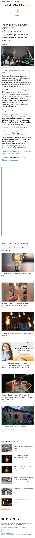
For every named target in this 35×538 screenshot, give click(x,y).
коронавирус (22, 241)
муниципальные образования (9, 241)
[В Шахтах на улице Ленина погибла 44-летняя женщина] (17, 414)
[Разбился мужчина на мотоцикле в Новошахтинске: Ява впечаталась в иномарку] (6, 484)
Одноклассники (13, 160)
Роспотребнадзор (12, 239)
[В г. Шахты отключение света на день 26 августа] (17, 320)
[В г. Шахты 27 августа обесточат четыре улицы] (17, 261)
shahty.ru (28, 523)
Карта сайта (18, 534)
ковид (14, 243)
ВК (28, 157)
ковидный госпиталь (23, 243)
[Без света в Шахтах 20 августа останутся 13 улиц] (6, 473)
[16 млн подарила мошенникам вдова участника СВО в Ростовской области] (17, 291)
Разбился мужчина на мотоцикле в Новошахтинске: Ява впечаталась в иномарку (23, 479)
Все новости (5, 509)
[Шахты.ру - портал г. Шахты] (17, 8)
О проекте (8, 534)
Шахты (4, 239)
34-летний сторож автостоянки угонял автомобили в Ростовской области (23, 446)
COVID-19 (4, 243)
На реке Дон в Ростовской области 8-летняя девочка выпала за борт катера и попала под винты (16, 397)
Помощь (24, 534)
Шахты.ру (10, 533)
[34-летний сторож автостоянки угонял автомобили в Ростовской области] (6, 451)
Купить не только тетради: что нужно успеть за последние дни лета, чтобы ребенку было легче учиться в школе (15, 365)
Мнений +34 (13, 247)
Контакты (13, 534)
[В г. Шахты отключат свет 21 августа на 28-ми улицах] (6, 462)
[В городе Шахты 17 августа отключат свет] (6, 505)
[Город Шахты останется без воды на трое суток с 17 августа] (6, 494)
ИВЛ (10, 243)
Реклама (3, 534)
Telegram (4, 160)
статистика (21, 239)
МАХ (25, 157)
